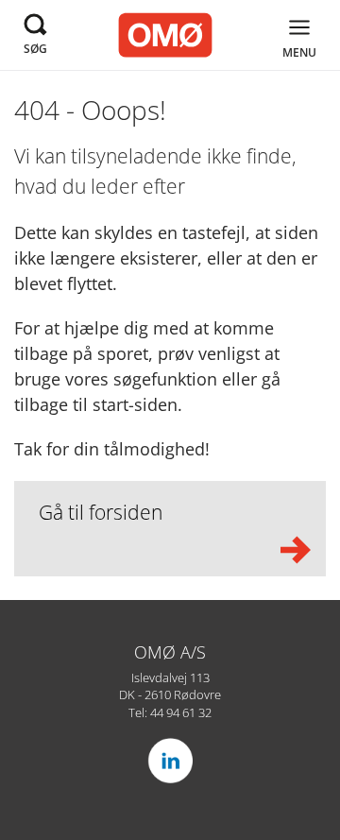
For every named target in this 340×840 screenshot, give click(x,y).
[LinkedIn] (170, 760)
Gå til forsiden (100, 511)
